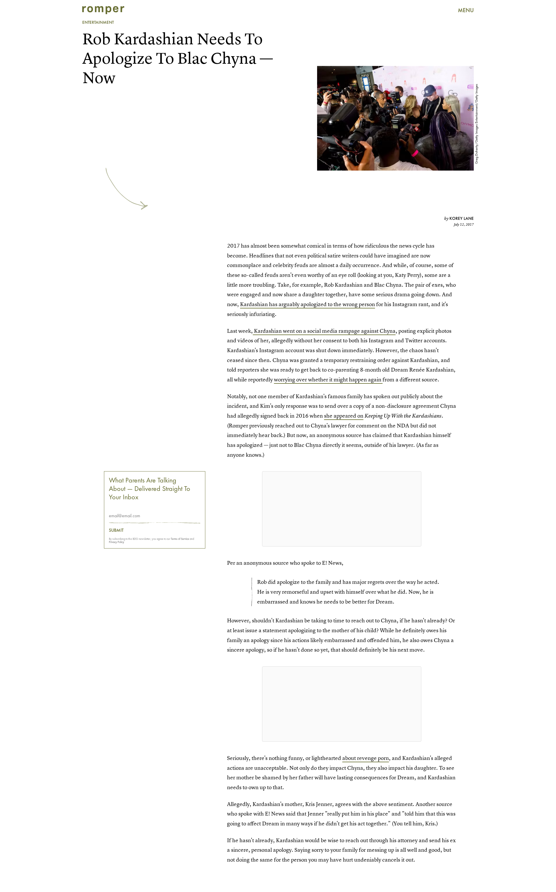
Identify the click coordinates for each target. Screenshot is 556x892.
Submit (116, 530)
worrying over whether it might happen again (328, 379)
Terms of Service (180, 539)
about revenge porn (365, 758)
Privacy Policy (116, 542)
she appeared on (343, 415)
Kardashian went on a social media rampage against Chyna (324, 330)
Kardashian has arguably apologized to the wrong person (307, 304)
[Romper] (103, 10)
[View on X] (341, 508)
